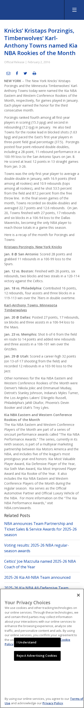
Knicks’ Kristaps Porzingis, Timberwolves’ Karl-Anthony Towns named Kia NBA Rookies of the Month (40, 42)
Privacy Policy (52, 703)
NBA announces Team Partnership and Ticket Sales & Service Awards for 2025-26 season (40, 529)
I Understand (27, 642)
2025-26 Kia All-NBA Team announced (37, 577)
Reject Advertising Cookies (37, 656)
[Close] (78, 595)
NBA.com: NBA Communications (35, 8)
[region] (42, 648)
